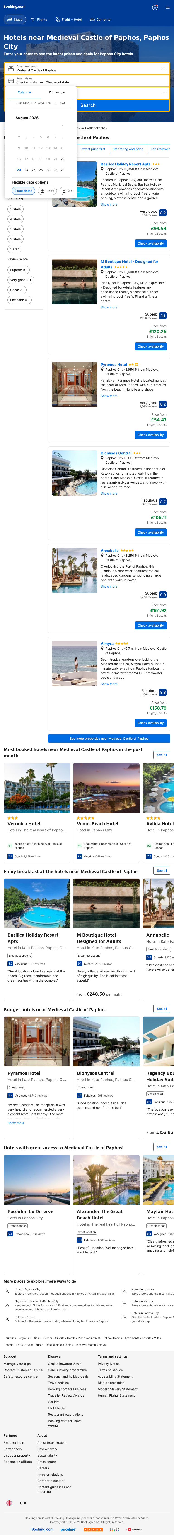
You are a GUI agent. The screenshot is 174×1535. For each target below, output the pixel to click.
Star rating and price (128, 149)
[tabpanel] (40, 148)
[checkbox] (62, 126)
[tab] (24, 92)
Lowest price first (92, 149)
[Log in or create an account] (155, 7)
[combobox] (87, 70)
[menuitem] (15, 19)
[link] (24, 209)
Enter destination (27, 66)
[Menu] (167, 7)
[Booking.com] (14, 7)
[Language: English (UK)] (9, 1503)
